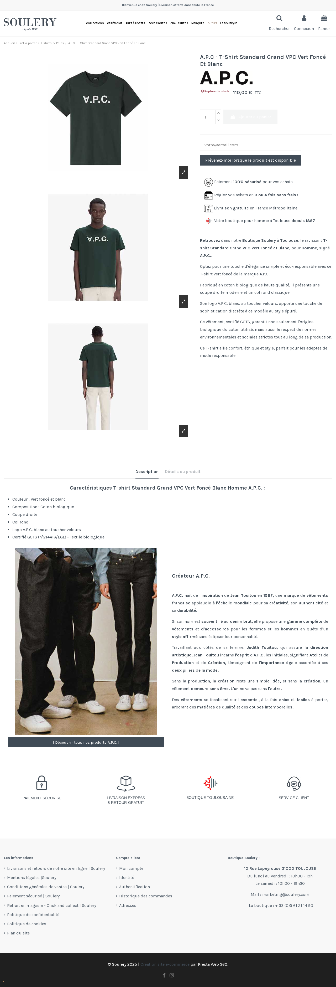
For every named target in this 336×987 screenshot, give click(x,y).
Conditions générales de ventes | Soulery (45, 886)
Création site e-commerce (165, 964)
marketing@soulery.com (285, 894)
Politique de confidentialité (33, 914)
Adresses (127, 905)
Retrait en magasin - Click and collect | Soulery (51, 905)
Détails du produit (183, 471)
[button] (229, 23)
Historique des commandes (145, 895)
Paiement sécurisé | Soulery (33, 895)
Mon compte (131, 868)
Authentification (134, 886)
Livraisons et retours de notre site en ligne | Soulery (56, 868)
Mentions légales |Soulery (31, 877)
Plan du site (18, 933)
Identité (126, 877)
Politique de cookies (26, 923)
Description (147, 471)
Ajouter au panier (254, 116)
